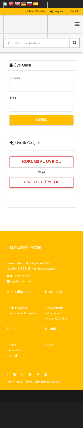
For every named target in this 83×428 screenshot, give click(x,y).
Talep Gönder (36, 11)
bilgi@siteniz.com (21, 281)
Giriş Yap (58, 11)
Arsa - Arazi (15, 350)
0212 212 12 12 (19, 276)
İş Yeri (12, 355)
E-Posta (15, 78)
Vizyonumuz (54, 313)
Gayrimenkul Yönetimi (22, 313)
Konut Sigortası (18, 308)
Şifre (13, 97)
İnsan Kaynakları (57, 318)
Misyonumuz (54, 308)
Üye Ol (73, 11)
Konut (12, 345)
